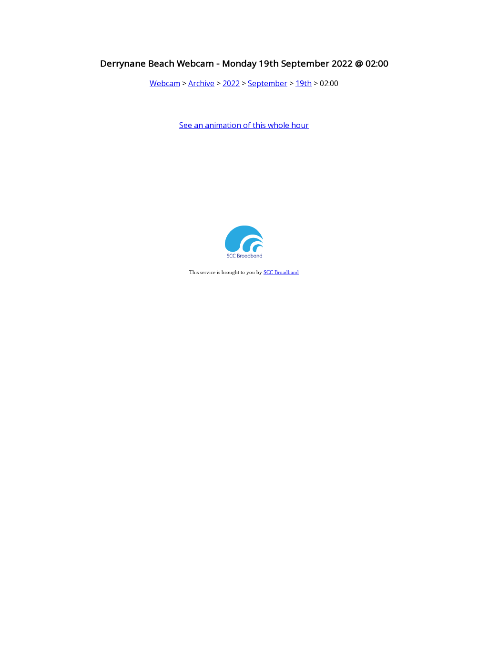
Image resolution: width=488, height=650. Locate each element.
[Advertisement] (244, 25)
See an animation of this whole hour (244, 125)
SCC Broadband (281, 272)
